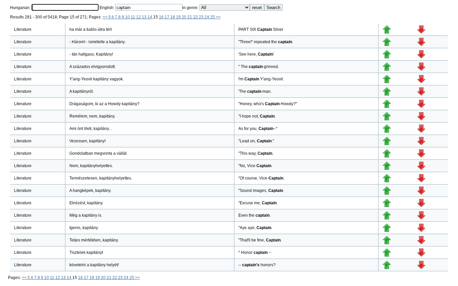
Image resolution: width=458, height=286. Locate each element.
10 (128, 17)
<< (105, 17)
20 (184, 17)
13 (145, 17)
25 (213, 17)
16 (162, 17)
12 (139, 17)
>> (218, 17)
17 (167, 17)
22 (196, 17)
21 (190, 17)
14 (150, 17)
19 (179, 17)
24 (207, 17)
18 (173, 17)
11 (133, 17)
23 (202, 17)
